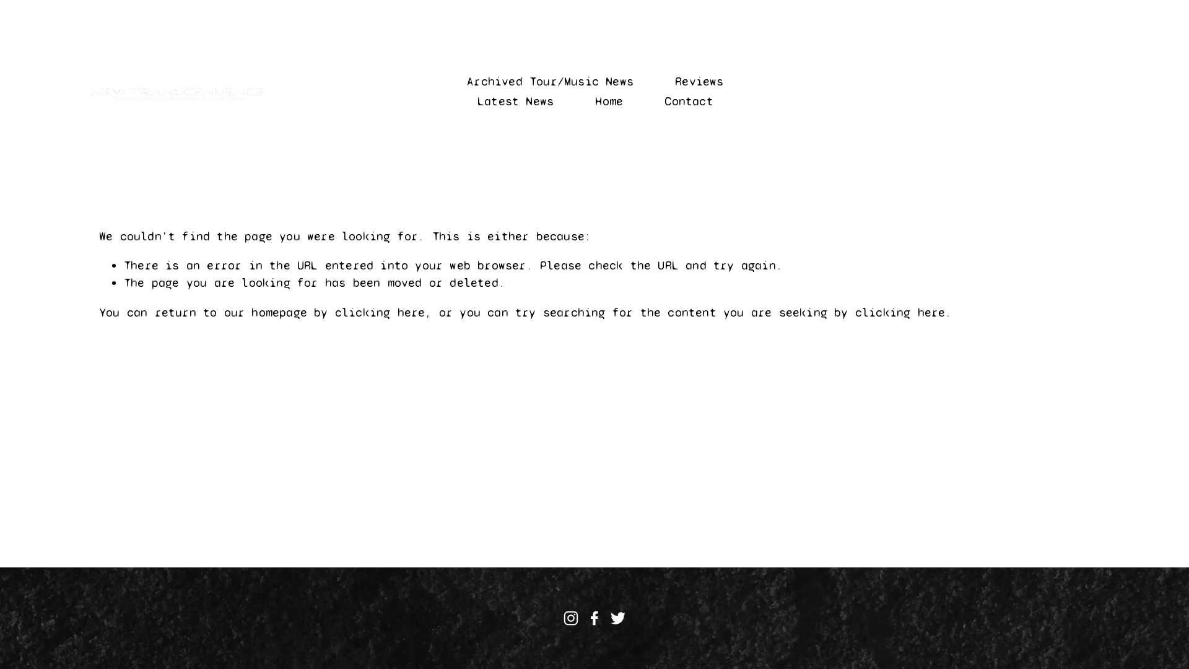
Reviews (699, 81)
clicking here (380, 312)
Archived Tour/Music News (550, 81)
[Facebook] (594, 618)
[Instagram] (571, 618)
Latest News (515, 101)
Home (609, 101)
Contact (688, 101)
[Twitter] (618, 618)
